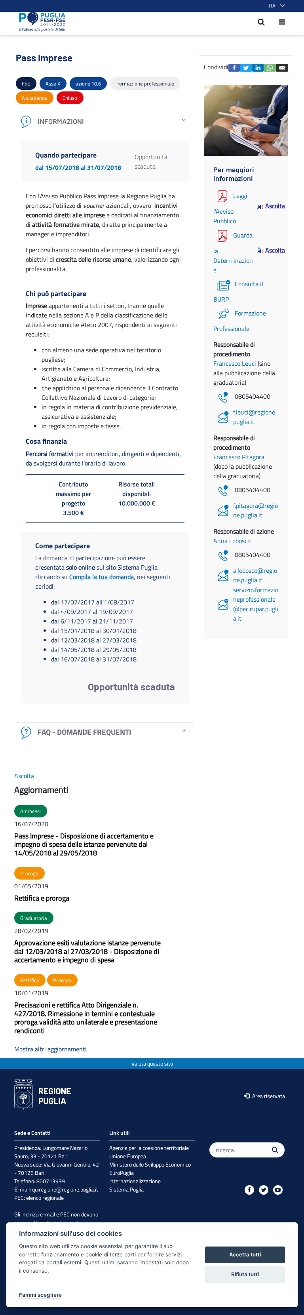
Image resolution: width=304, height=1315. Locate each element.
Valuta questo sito (152, 1063)
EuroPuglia (121, 1173)
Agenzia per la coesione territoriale (149, 1148)
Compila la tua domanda (101, 576)
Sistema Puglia (126, 1189)
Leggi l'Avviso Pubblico (230, 208)
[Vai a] (39, 22)
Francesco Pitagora (238, 457)
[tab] (105, 122)
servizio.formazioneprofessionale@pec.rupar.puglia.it (255, 604)
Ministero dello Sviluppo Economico (150, 1164)
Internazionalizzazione (135, 1181)
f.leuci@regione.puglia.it (254, 416)
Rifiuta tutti (245, 1274)
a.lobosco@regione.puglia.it (255, 575)
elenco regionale (45, 1197)
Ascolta (272, 206)
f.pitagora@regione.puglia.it (255, 510)
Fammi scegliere (40, 1295)
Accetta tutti (245, 1254)
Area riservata (268, 1096)
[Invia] (275, 1150)
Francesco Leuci (235, 363)
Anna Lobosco (232, 540)
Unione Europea (127, 1156)
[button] (275, 6)
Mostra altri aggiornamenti (50, 1049)
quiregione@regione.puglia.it (65, 1189)
